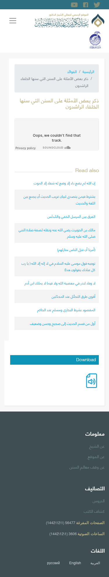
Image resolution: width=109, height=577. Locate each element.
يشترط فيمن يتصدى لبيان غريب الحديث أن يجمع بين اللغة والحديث (59, 199)
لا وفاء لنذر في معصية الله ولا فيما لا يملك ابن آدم (60, 283)
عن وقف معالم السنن (87, 466)
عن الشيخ (97, 445)
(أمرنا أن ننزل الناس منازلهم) (76, 249)
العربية (95, 562)
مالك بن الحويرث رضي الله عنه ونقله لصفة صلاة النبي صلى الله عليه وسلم (57, 233)
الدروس (99, 500)
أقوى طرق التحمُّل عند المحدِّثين (73, 296)
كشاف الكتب (94, 510)
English (75, 562)
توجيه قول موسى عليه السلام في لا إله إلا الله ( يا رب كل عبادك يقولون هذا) (58, 266)
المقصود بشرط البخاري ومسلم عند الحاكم (66, 310)
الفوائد (72, 71)
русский (53, 562)
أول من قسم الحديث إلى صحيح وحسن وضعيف (62, 323)
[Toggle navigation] (13, 20)
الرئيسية (88, 71)
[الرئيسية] (69, 19)
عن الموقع (96, 456)
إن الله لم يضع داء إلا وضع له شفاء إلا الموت (64, 183)
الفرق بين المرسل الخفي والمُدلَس (71, 216)
